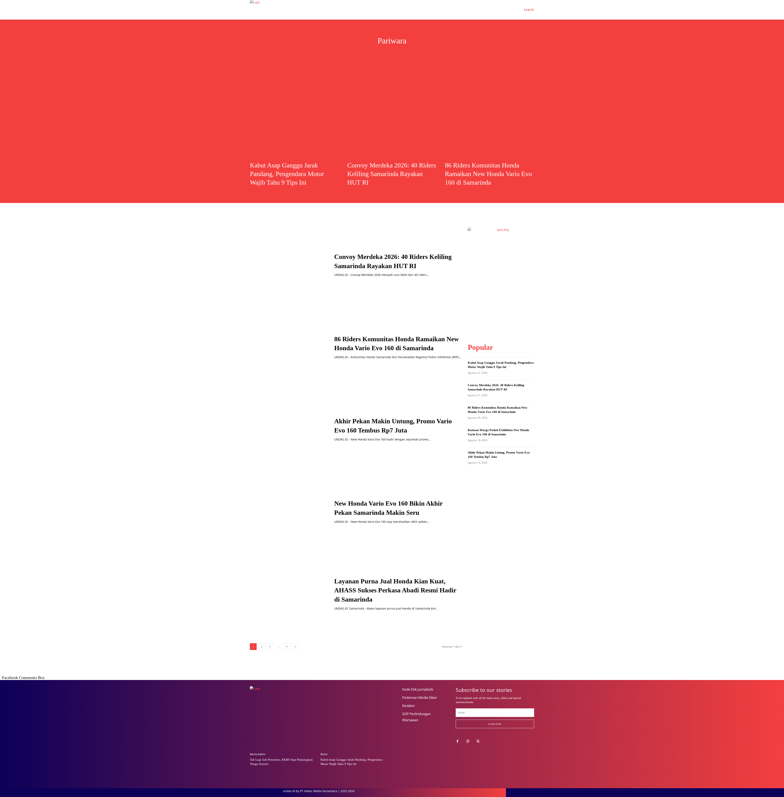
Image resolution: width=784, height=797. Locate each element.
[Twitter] (478, 741)
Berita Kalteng (406, 53)
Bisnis (324, 754)
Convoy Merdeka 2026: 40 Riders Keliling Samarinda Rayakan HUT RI (391, 174)
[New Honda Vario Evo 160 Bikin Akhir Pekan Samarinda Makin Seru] (287, 511)
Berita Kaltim (432, 53)
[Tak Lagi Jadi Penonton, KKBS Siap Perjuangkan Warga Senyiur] (283, 725)
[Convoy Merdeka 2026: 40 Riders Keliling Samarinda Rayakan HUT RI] (392, 111)
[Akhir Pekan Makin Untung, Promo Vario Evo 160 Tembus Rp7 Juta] (287, 429)
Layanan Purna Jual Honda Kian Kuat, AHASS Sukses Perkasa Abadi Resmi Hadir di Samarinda (395, 590)
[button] (529, 10)
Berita (360, 53)
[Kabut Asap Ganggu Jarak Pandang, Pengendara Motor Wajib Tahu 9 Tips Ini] (294, 111)
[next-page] (295, 646)
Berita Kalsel (380, 53)
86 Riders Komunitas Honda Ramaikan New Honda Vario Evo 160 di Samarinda (488, 174)
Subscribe (495, 724)
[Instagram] (468, 741)
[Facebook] (457, 741)
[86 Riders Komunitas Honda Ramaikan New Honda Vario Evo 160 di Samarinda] (489, 111)
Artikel (345, 53)
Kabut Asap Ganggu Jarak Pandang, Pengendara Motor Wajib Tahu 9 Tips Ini (287, 174)
